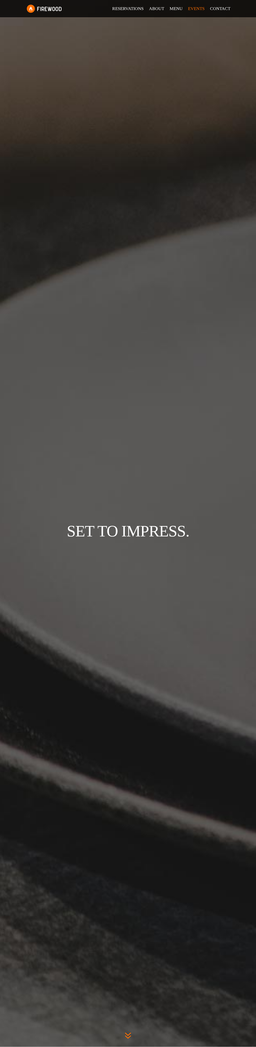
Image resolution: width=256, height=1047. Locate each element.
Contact (220, 9)
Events (196, 9)
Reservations (128, 9)
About (156, 9)
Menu (176, 9)
